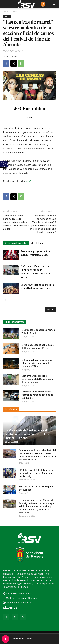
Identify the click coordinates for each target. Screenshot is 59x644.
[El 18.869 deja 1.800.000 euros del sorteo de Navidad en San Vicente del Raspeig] (9, 473)
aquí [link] (28, 181)
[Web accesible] (3, 166)
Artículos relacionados (16, 243)
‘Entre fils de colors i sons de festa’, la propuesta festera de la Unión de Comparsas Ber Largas (16, 222)
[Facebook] (6, 617)
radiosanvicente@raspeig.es (26, 598)
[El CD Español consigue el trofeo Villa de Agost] (11, 333)
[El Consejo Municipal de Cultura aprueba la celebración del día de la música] (11, 270)
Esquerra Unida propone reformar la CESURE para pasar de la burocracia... (37, 379)
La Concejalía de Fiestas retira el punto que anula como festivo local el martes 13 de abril (29, 434)
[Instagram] (15, 617)
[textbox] (28, 309)
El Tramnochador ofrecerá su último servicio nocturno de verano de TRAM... (36, 363)
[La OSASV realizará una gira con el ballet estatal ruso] (11, 288)
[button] (50, 309)
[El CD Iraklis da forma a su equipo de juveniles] (9, 489)
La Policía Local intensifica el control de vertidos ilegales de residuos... (37, 394)
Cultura (14, 11)
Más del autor (37, 243)
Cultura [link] (7, 17)
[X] (23, 617)
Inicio (5, 11)
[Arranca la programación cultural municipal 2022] (11, 255)
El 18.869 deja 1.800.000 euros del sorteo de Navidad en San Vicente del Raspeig (36, 473)
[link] (6, 63)
